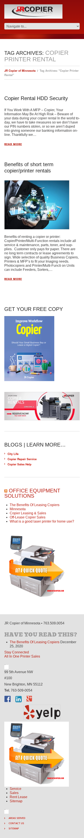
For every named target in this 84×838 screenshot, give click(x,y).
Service (15, 789)
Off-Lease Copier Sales (27, 517)
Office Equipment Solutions (32, 493)
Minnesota (18, 509)
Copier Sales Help (19, 464)
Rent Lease (18, 797)
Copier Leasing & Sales (28, 513)
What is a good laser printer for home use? (42, 521)
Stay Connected (16, 652)
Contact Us (16, 823)
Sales (14, 793)
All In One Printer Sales (22, 656)
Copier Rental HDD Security (36, 98)
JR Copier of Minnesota (20, 70)
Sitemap (16, 801)
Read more (13, 144)
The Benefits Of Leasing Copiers (34, 505)
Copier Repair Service (22, 459)
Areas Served (17, 818)
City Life (13, 454)
